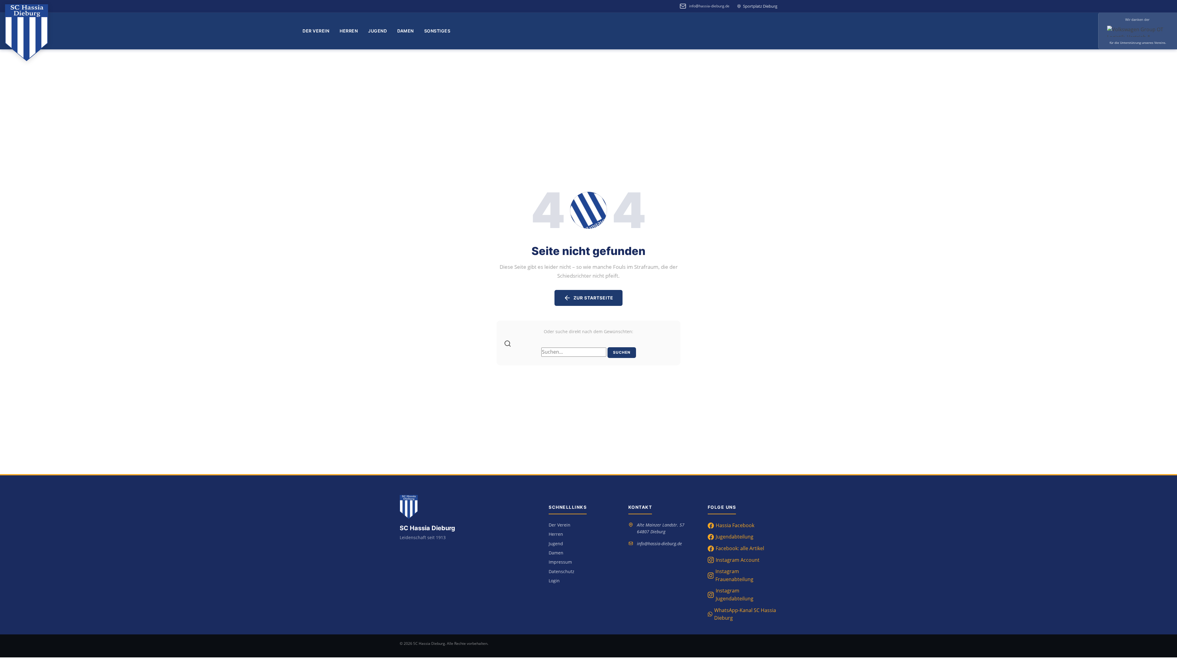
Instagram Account (738, 560)
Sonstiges (437, 30)
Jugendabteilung (734, 536)
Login (554, 581)
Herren (349, 30)
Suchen (621, 352)
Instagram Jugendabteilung (734, 594)
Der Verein (316, 30)
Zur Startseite (593, 297)
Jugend (377, 30)
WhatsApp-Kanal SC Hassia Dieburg (745, 614)
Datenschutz (561, 571)
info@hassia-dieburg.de (709, 6)
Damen (405, 30)
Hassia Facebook (735, 525)
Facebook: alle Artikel (740, 548)
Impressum (560, 562)
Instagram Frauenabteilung (734, 575)
